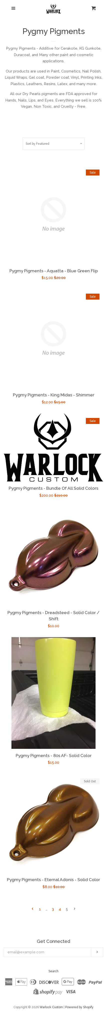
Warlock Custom (51, 1007)
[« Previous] (32, 909)
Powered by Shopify (79, 1007)
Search (53, 971)
